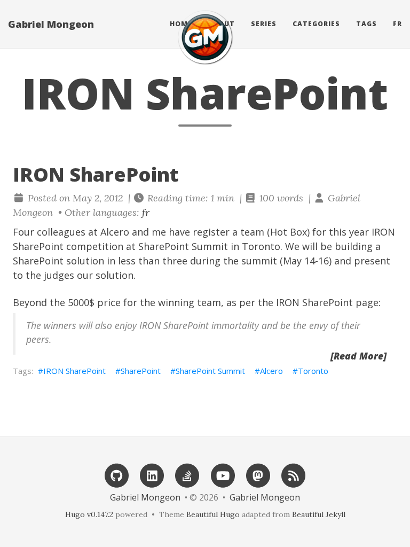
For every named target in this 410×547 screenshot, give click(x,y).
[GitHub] (116, 474)
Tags (366, 23)
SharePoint (141, 370)
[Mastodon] (258, 474)
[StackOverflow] (187, 474)
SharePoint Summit (210, 370)
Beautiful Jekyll (318, 514)
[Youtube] (223, 474)
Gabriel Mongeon (51, 24)
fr (397, 23)
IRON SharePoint (74, 370)
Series (264, 23)
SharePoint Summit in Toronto (209, 246)
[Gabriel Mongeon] (205, 37)
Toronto (313, 370)
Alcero (114, 231)
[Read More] (358, 355)
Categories (316, 23)
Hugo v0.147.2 (89, 514)
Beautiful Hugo (213, 514)
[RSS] (294, 474)
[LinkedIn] (152, 474)
